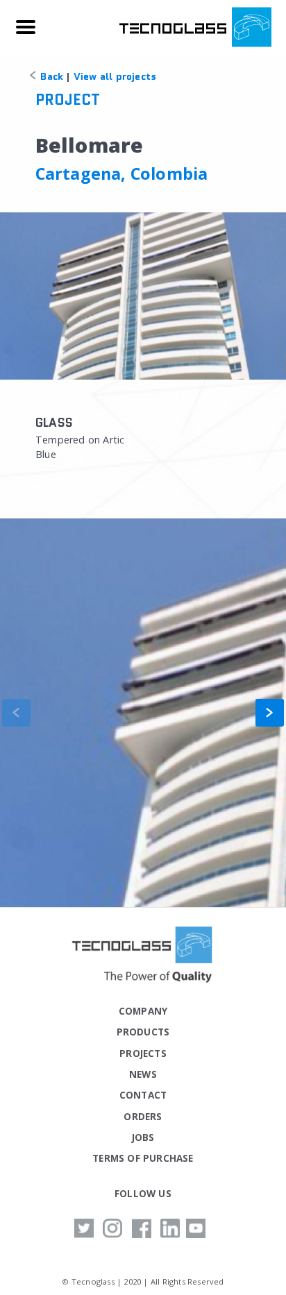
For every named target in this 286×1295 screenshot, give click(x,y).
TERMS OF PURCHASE (142, 1158)
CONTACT (143, 1094)
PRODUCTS (143, 1031)
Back (50, 76)
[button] (269, 712)
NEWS (143, 1074)
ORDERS (143, 1116)
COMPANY (143, 1010)
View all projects (115, 76)
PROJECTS (143, 1053)
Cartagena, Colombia (121, 173)
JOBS (143, 1137)
